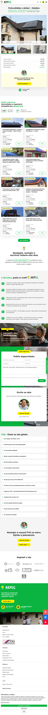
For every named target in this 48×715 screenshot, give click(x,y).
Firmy (3, 632)
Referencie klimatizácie (7, 674)
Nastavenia (24, 711)
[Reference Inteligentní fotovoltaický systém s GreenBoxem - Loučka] (36, 132)
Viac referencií (24, 240)
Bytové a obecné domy (8, 634)
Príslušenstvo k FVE (7, 658)
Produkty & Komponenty (8, 660)
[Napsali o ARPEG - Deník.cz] (27, 564)
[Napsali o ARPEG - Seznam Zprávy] (39, 564)
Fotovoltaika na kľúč (12, 10)
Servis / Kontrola (6, 653)
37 (17, 111)
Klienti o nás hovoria (7, 684)
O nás (3, 680)
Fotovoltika (5, 626)
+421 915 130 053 (24, 413)
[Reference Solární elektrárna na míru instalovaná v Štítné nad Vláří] (36, 221)
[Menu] (46, 2)
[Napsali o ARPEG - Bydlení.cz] (38, 570)
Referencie (5, 664)
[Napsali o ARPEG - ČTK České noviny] (17, 570)
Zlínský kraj (42, 67)
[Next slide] (44, 29)
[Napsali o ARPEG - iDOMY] (24, 576)
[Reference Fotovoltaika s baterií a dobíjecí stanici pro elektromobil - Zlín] (12, 191)
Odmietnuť (24, 708)
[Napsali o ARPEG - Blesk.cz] (26, 570)
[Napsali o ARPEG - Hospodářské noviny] (18, 564)
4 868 (4, 111)
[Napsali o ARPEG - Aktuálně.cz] (9, 563)
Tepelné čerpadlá (6, 667)
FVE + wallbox (5, 636)
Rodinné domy (5, 630)
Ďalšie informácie (5, 702)
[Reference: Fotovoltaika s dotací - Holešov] (24, 29)
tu (38, 377)
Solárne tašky (5, 655)
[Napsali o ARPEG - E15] (8, 570)
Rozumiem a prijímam (24, 705)
